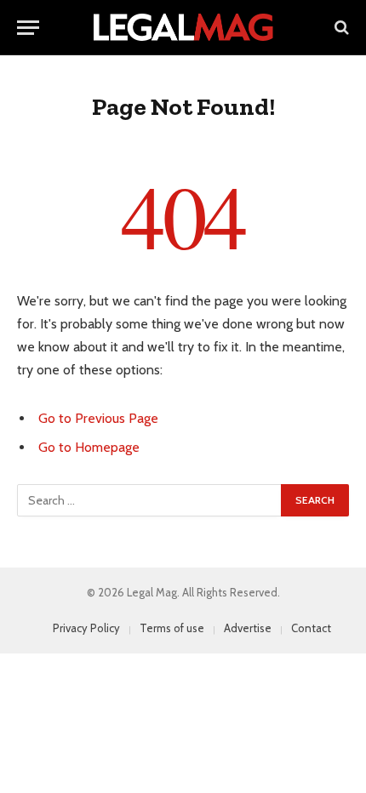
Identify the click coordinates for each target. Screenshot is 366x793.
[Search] (340, 28)
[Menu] (28, 28)
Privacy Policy (86, 628)
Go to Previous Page (98, 418)
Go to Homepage (89, 447)
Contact (311, 628)
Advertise (248, 628)
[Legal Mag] (183, 27)
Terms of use (172, 628)
